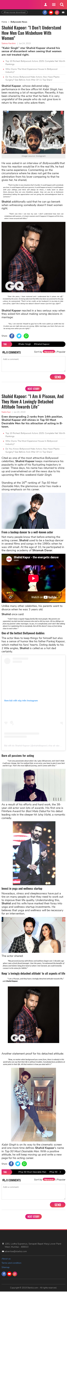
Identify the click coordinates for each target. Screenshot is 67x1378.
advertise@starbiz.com (16, 1251)
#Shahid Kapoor (42, 344)
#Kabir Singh (24, 344)
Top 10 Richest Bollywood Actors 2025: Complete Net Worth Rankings (35, 63)
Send (58, 377)
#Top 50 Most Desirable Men (32, 1171)
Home (4, 22)
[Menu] (53, 4)
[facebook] (45, 12)
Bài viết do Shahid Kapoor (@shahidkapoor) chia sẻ (29, 745)
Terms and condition (11, 1262)
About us (6, 1258)
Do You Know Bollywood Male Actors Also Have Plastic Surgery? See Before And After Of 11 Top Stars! (32, 78)
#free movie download (14, 12)
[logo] (9, 4)
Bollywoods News (19, 22)
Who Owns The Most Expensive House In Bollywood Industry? (31, 71)
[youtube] (51, 12)
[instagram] (57, 12)
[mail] (63, 12)
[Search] (61, 4)
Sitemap (6, 1267)
